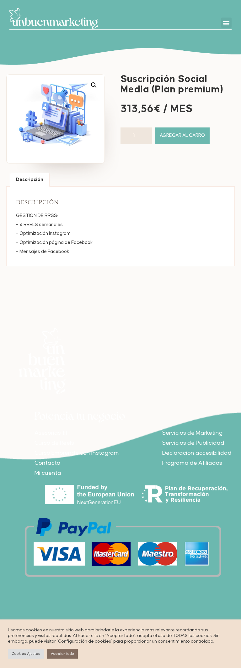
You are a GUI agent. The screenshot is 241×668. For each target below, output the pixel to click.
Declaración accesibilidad (197, 453)
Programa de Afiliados (192, 463)
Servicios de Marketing (192, 433)
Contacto (47, 463)
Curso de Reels (54, 443)
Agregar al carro (182, 135)
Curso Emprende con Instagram (77, 453)
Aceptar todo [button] (62, 654)
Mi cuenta (48, 473)
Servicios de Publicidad (193, 443)
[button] (226, 23)
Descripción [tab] (29, 179)
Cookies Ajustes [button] (26, 654)
